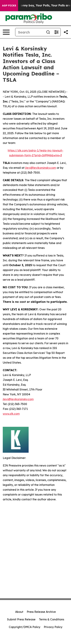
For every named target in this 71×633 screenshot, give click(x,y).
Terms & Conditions (51, 619)
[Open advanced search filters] (56, 32)
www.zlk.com (11, 413)
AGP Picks (9, 5)
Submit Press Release (21, 619)
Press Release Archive (41, 611)
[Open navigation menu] (6, 32)
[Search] (48, 32)
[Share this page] (65, 32)
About (19, 611)
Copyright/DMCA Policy (24, 627)
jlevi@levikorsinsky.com (40, 167)
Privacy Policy (53, 627)
